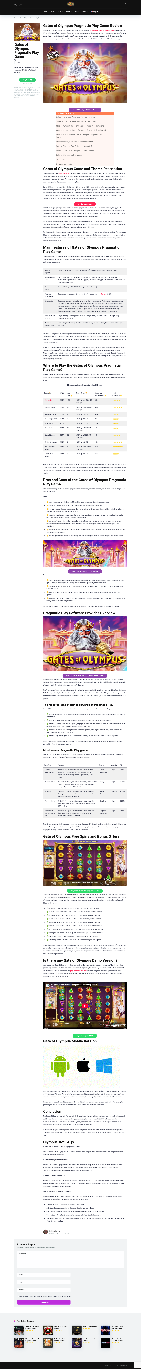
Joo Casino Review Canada (90, 1340)
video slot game (63, 173)
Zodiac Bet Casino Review (60, 1327)
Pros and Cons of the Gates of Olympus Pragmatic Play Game (79, 136)
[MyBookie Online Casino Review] (48, 1347)
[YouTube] (15, 4)
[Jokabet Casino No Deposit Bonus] (19, 1335)
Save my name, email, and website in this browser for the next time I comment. (45, 1296)
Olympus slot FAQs (64, 164)
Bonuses (69, 12)
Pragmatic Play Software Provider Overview (74, 142)
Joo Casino (102, 294)
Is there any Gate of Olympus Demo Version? (75, 150)
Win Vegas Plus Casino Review (117, 1327)
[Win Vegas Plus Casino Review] (105, 1335)
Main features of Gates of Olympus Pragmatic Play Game (80, 126)
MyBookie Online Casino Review (60, 1340)
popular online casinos (78, 971)
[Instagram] (20, 4)
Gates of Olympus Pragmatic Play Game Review (76, 117)
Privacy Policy (108, 1365)
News (77, 12)
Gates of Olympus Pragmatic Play (101, 30)
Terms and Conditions (121, 1365)
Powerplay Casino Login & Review (118, 1340)
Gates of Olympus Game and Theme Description (76, 121)
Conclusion (61, 159)
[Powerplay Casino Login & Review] (105, 1347)
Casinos (52, 12)
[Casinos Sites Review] (70, 4)
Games (61, 12)
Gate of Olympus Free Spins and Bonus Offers (75, 146)
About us (85, 12)
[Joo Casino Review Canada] (77, 1347)
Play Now (26, 80)
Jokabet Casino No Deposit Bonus (32, 1327)
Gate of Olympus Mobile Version (69, 155)
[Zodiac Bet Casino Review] (48, 1335)
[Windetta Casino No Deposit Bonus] (19, 1347)
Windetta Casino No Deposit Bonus (32, 1340)
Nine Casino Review (90, 1326)
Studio (18, 63)
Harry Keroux (55, 1231)
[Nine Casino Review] (77, 1335)
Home (45, 12)
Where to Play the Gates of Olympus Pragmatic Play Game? (81, 130)
